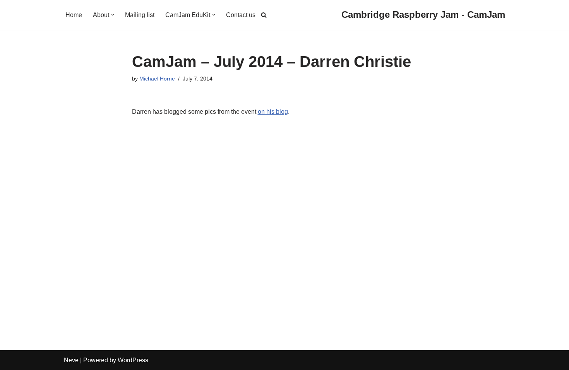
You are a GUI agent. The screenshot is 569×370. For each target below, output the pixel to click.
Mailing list (139, 15)
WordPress (133, 360)
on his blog (273, 111)
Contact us (240, 15)
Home (73, 15)
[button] (112, 14)
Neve (71, 360)
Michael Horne (157, 78)
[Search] (264, 15)
